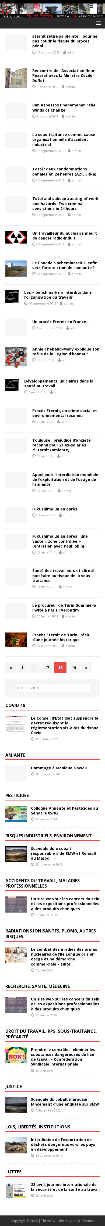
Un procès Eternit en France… (60, 321)
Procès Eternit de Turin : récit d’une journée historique (61, 637)
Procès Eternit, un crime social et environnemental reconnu (64, 413)
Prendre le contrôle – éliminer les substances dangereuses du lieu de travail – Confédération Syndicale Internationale (63, 1057)
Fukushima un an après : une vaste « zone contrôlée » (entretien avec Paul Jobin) (60, 541)
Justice (13, 1086)
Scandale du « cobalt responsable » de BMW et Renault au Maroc (64, 853)
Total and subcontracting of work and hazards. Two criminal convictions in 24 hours (65, 203)
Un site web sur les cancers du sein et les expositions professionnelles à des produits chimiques (65, 903)
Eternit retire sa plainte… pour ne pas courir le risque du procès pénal (64, 41)
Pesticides (17, 795)
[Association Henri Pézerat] (52, 14)
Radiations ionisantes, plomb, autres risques (50, 933)
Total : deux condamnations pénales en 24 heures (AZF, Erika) (64, 171)
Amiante (15, 755)
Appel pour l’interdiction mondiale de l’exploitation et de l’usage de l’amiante (65, 479)
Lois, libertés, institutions (37, 1127)
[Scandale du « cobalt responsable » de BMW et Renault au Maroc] (16, 859)
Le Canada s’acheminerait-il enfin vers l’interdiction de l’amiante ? (64, 265)
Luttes (13, 1172)
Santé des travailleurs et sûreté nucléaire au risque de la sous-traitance (63, 575)
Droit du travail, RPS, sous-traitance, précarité (51, 1034)
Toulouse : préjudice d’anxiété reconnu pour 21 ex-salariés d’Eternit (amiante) (61, 445)
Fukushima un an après (54, 509)
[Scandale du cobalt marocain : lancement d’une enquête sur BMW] (16, 1110)
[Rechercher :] (52, 687)
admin (71, 52)
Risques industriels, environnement (48, 836)
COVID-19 (15, 705)
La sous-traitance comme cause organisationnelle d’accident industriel (63, 139)
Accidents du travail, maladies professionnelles (42, 883)
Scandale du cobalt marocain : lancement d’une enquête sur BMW (65, 1102)
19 (74, 667)
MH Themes (85, 1220)
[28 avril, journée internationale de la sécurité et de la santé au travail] (16, 1195)
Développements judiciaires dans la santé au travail (58, 383)
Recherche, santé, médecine (37, 986)
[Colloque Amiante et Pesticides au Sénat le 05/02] (16, 818)
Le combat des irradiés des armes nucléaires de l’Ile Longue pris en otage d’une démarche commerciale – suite (64, 957)
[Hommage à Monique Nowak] (16, 778)
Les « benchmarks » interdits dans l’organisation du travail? (58, 295)
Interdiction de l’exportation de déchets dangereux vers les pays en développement (63, 1144)
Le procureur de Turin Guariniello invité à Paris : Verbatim (64, 608)
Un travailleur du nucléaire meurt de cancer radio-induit (64, 236)
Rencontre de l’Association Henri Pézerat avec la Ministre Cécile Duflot (64, 75)
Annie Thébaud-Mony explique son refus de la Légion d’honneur (65, 351)
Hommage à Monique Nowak (59, 767)
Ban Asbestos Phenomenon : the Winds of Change (64, 107)
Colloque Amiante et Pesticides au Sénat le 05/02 (64, 811)
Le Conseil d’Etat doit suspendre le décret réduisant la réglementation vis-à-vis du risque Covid (65, 725)
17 (47, 667)
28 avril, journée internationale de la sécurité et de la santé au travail (65, 1187)
